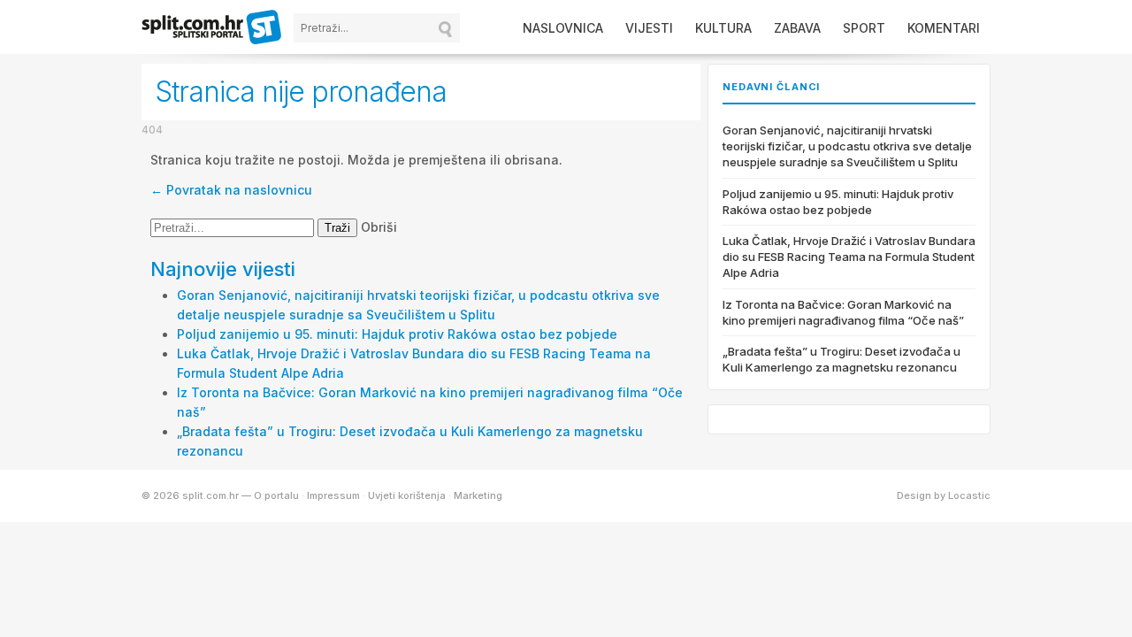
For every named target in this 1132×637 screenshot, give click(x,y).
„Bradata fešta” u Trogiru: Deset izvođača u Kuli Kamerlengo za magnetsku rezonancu (841, 359)
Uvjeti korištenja (407, 495)
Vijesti (649, 27)
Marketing (478, 495)
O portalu (276, 495)
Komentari (943, 27)
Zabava (797, 27)
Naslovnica (563, 27)
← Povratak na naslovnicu (231, 189)
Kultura (723, 27)
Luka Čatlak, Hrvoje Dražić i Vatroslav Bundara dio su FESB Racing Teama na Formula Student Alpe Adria (849, 257)
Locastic (969, 495)
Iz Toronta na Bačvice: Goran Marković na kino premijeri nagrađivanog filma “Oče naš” (843, 312)
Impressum (333, 495)
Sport (864, 27)
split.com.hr (212, 28)
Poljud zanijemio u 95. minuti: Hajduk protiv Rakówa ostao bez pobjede (397, 334)
